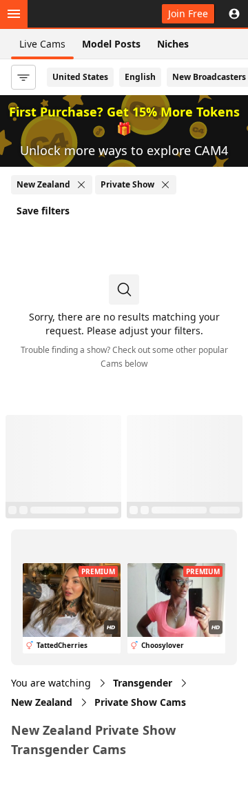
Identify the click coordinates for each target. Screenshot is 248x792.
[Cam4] (74, 14)
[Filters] (23, 77)
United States (80, 77)
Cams (140, 702)
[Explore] (14, 14)
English (140, 77)
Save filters (43, 210)
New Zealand (41, 702)
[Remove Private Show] (165, 184)
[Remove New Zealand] (81, 184)
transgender (142, 682)
